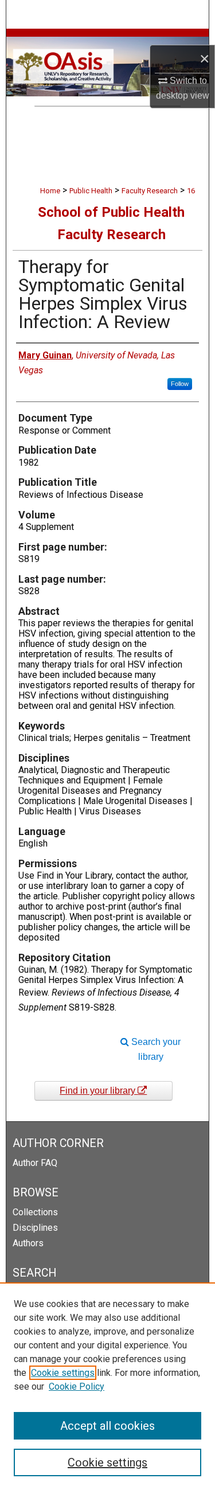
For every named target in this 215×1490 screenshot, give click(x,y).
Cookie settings (63, 1372)
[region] (107, 1386)
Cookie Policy (76, 1386)
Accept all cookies (107, 1426)
